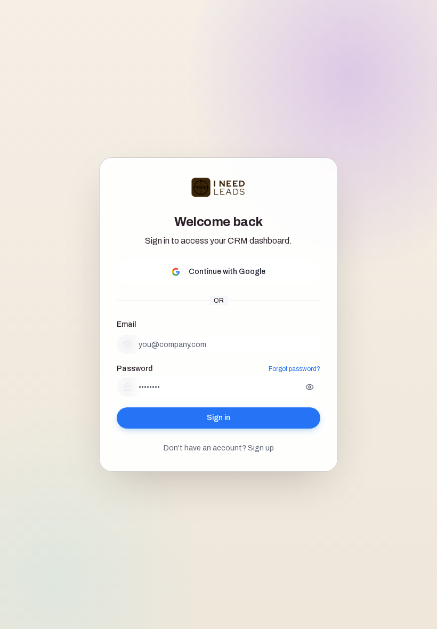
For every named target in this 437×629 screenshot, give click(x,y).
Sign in (218, 418)
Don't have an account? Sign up (219, 448)
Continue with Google (227, 272)
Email (126, 324)
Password (134, 369)
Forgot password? (294, 369)
